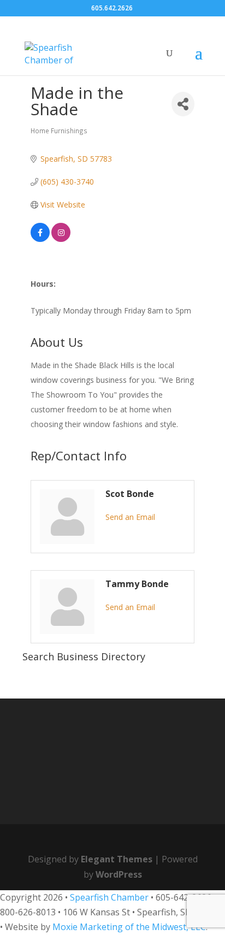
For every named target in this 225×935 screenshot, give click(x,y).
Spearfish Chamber (109, 897)
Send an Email (130, 517)
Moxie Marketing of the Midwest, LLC (129, 927)
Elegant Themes (116, 859)
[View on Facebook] (40, 239)
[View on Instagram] (60, 239)
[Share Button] (182, 104)
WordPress (119, 874)
